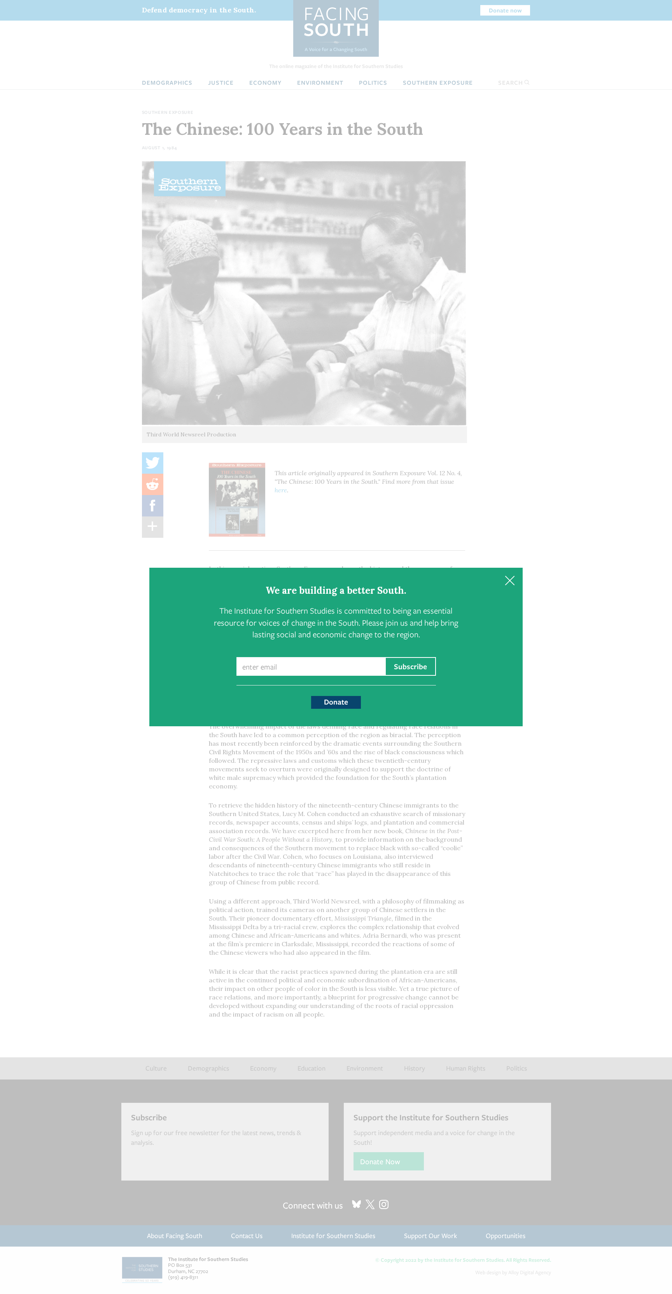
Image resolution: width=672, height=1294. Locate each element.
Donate (336, 702)
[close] (509, 580)
